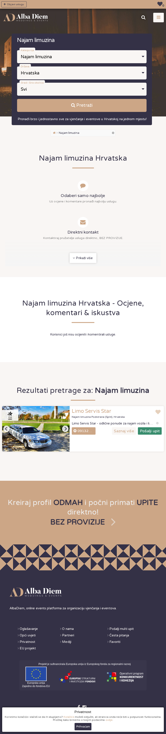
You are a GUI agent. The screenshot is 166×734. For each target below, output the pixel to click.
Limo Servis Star (92, 411)
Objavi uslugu (15, 4)
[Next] (65, 429)
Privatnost (27, 642)
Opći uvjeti (28, 635)
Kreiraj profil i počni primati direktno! (83, 512)
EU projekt (28, 648)
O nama (68, 629)
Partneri (68, 635)
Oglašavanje (29, 629)
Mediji (66, 642)
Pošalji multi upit (121, 629)
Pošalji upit (150, 431)
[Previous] (6, 429)
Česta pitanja (119, 635)
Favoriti (114, 642)
